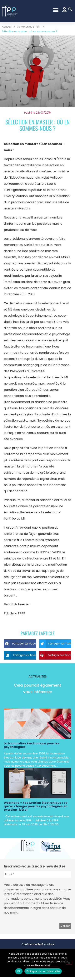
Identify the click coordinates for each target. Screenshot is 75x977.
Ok (19, 971)
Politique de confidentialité (43, 971)
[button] (55, 10)
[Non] (69, 962)
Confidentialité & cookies (37, 944)
